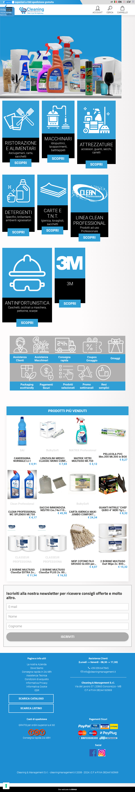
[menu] (9, 10)
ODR (36, 690)
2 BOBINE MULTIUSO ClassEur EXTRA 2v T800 (22, 572)
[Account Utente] (97, 10)
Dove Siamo (36, 668)
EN (120, 2)
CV (129, 2)
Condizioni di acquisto (37, 679)
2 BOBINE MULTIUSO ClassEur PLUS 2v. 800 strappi (52, 572)
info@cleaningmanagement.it (100, 671)
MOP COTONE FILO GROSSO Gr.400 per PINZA (82, 564)
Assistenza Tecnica (36, 675)
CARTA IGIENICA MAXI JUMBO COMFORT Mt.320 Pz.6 (82, 514)
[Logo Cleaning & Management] (28, 13)
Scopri (20, 163)
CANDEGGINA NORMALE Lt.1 (22, 460)
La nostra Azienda (37, 664)
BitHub (74, 789)
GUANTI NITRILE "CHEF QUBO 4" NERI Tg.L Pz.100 (113, 510)
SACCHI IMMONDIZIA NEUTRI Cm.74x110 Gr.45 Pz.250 (52, 510)
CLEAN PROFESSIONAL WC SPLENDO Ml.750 (22, 513)
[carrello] (122, 10)
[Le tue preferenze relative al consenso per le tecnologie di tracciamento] (6, 785)
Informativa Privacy (36, 682)
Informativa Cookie (36, 686)
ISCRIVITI (67, 637)
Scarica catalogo (31, 698)
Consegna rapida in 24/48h (37, 671)
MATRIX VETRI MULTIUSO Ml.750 (82, 460)
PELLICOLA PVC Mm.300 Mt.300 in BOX (113, 455)
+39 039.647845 (100, 668)
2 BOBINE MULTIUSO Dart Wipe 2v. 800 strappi (112, 564)
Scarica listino (31, 708)
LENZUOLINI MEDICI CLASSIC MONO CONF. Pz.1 (52, 461)
